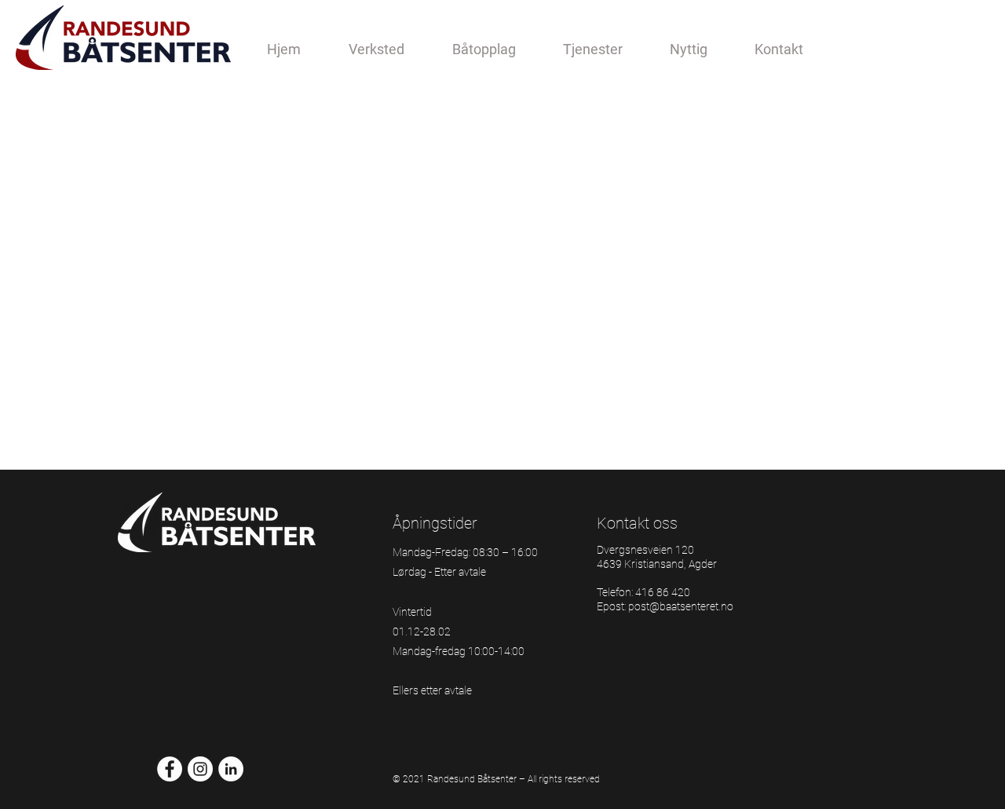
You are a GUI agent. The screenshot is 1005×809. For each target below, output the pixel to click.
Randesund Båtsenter (472, 779)
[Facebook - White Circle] (169, 769)
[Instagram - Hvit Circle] (200, 769)
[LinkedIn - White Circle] (230, 769)
